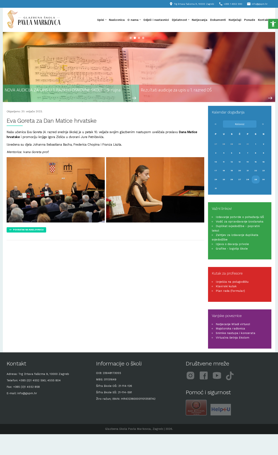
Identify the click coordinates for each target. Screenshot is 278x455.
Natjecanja (199, 20)
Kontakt (263, 20)
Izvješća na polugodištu (232, 281)
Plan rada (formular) (230, 291)
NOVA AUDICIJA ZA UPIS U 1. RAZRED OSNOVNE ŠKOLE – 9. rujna (63, 90)
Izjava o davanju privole (232, 244)
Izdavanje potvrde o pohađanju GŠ (240, 217)
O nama (132, 20)
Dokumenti (218, 20)
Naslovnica (117, 20)
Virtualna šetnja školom (232, 337)
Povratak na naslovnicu (28, 230)
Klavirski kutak (226, 286)
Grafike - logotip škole (232, 248)
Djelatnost (179, 20)
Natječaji (235, 20)
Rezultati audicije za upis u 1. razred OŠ (176, 90)
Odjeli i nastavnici (156, 20)
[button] (273, 24)
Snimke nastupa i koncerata (235, 333)
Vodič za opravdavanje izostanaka (240, 221)
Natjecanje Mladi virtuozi (233, 324)
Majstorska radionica (230, 328)
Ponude (249, 20)
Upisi (100, 20)
